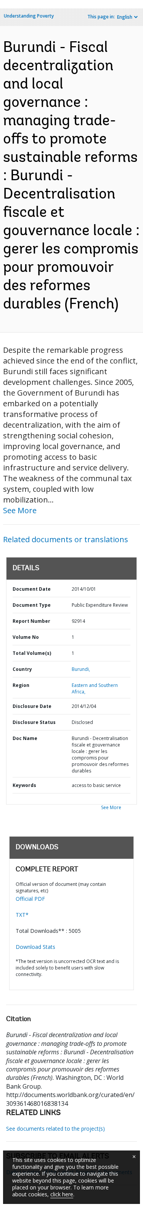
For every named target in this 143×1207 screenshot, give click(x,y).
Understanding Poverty (29, 16)
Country (22, 669)
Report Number (31, 621)
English (124, 17)
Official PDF (30, 898)
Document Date (32, 589)
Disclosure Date (32, 706)
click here (61, 1194)
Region (21, 685)
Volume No (26, 637)
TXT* (22, 914)
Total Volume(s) (32, 653)
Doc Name (25, 738)
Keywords (24, 785)
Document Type (32, 605)
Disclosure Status (34, 722)
